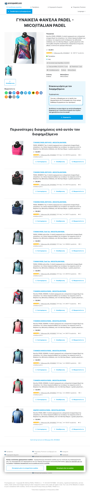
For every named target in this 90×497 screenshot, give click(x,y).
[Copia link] (18, 98)
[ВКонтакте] (41, 94)
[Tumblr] (10, 98)
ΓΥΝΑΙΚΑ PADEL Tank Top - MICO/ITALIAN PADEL (49, 231)
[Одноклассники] (6, 98)
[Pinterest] (18, 94)
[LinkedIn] (21, 94)
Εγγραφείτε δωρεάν (55, 7)
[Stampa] (14, 98)
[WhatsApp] (6, 94)
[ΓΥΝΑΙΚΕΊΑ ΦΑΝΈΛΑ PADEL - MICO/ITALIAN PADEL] (24, 48)
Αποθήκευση (10, 83)
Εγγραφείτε (67, 117)
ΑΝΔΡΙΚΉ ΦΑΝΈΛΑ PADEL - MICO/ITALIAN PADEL (49, 410)
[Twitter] (14, 94)
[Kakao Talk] (33, 94)
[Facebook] (10, 94)
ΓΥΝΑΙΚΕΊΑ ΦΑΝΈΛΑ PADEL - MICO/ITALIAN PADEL (49, 291)
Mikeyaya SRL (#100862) (61, 53)
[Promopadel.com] (13, 3)
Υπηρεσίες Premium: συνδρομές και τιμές (45, 452)
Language (81, 11)
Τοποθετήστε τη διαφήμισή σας (20, 11)
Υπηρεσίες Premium (79, 7)
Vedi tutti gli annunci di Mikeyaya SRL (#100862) (45, 440)
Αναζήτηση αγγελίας (15, 7)
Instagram (65, 451)
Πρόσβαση (35, 7)
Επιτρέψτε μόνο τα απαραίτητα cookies (25, 468)
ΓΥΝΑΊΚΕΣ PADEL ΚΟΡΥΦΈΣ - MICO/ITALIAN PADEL (50, 142)
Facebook (65, 455)
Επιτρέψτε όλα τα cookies (65, 468)
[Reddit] (37, 94)
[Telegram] (25, 94)
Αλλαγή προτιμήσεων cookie (43, 473)
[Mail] (29, 94)
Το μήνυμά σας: (54, 94)
